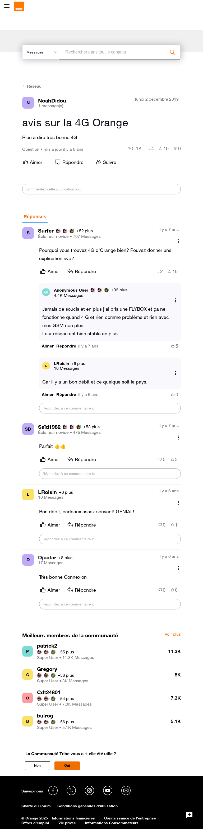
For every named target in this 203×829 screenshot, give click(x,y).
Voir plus (173, 634)
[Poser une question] (189, 815)
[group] (135, 148)
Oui (67, 766)
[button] (48, 346)
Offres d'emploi (35, 823)
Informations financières (73, 818)
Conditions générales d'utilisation (87, 806)
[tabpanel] (101, 419)
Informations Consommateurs (112, 823)
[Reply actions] (175, 300)
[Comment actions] (179, 241)
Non (37, 766)
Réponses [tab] (35, 216)
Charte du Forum (36, 806)
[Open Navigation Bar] (8, 6)
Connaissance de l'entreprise (130, 818)
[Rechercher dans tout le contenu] (172, 52)
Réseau (34, 86)
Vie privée (67, 823)
